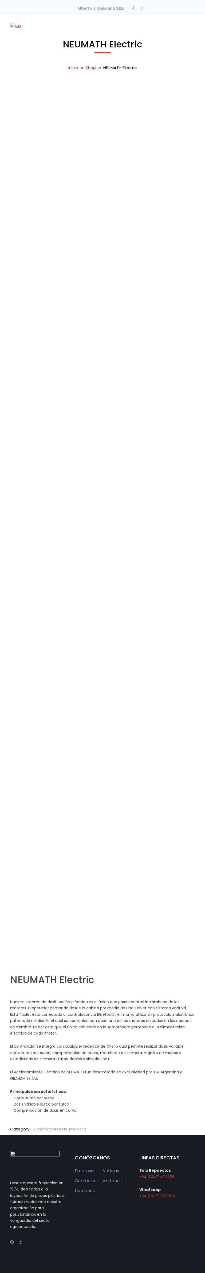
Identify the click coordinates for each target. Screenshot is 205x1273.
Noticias (110, 1171)
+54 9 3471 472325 (156, 1176)
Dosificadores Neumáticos (60, 1129)
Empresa (84, 1171)
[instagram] (20, 1242)
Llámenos (85, 1191)
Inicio (73, 67)
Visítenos (112, 1181)
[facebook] (12, 1242)
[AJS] (16, 26)
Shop (91, 67)
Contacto (85, 1181)
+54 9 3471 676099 (157, 1196)
